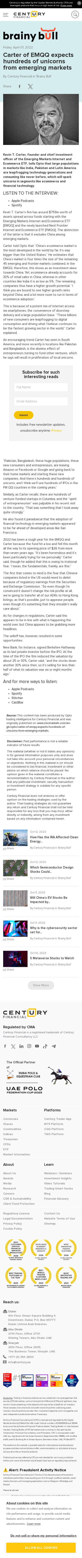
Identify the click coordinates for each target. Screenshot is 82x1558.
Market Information (16, 1154)
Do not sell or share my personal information (43, 1535)
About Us (9, 1173)
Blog (47, 1193)
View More (41, 985)
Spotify (17, 205)
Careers (8, 1193)
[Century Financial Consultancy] (24, 14)
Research (9, 1188)
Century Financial (20, 76)
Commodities (12, 1129)
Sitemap (50, 1223)
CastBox (17, 702)
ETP (6, 1149)
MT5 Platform (53, 1124)
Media (7, 1183)
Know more (66, 5)
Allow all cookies (41, 1547)
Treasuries (10, 1139)
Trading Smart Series (58, 1188)
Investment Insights (57, 1178)
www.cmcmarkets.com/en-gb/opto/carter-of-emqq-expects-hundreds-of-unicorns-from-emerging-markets (38, 726)
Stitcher (17, 698)
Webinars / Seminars (58, 1173)
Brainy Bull (44, 76)
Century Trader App (57, 1119)
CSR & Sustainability (17, 1198)
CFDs (7, 1144)
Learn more (34, 1523)
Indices (8, 1134)
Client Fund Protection (19, 1203)
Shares (8, 1124)
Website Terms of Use (59, 1218)
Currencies (10, 1119)
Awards (8, 1178)
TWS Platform (53, 1134)
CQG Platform (53, 1129)
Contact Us (52, 1213)
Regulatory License (16, 1213)
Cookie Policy (12, 1228)
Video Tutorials (54, 1183)
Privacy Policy (12, 1223)
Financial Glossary (56, 1198)
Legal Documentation (18, 1218)
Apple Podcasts (23, 201)
